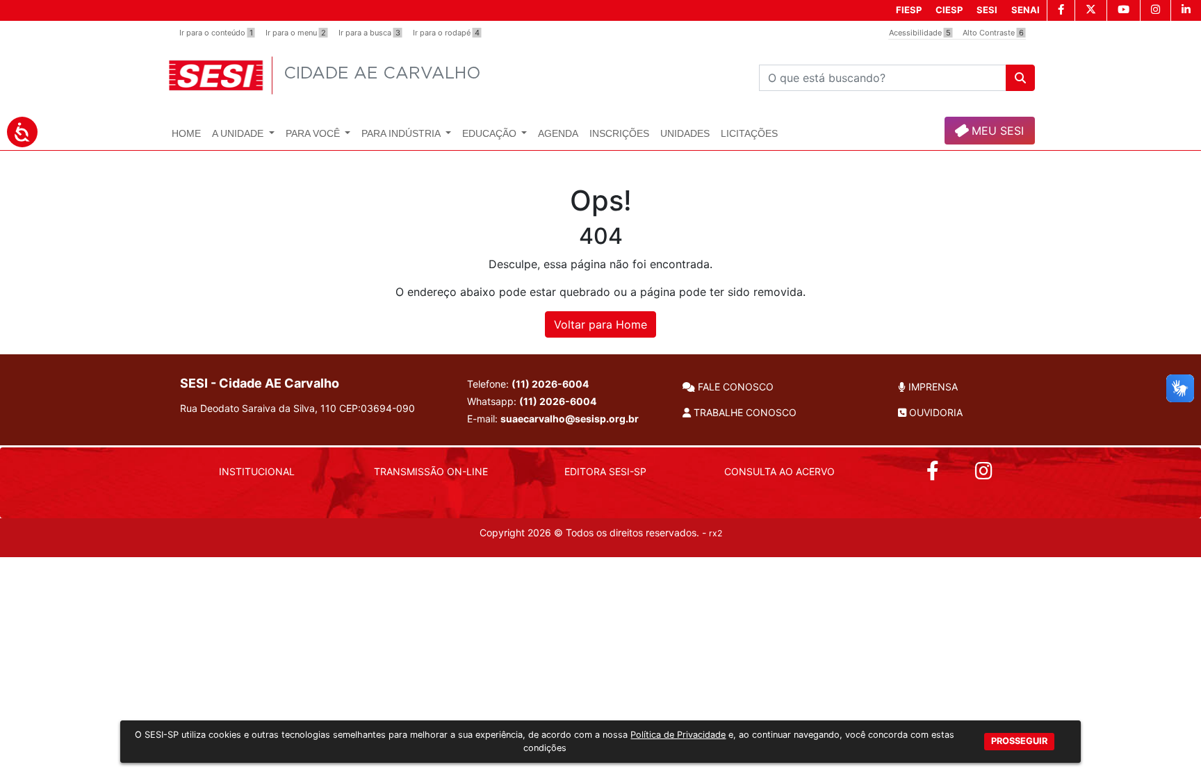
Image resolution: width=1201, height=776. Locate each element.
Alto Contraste (993, 33)
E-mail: (553, 418)
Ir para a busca (369, 33)
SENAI (1025, 9)
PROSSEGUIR (1019, 740)
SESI (987, 9)
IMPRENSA (932, 387)
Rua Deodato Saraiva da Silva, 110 (297, 408)
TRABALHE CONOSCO (743, 412)
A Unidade (239, 133)
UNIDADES (685, 133)
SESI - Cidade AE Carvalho (259, 383)
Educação (490, 133)
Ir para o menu (295, 33)
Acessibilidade (920, 33)
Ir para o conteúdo (216, 33)
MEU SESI (996, 131)
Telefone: (528, 384)
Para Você (314, 133)
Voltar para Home (600, 324)
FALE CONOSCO (734, 387)
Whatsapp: (531, 401)
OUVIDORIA (934, 412)
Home (186, 133)
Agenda (558, 133)
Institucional (257, 471)
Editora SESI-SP (605, 471)
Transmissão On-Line (431, 471)
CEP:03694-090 (377, 408)
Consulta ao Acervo (779, 471)
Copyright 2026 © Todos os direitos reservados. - (601, 532)
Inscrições (619, 133)
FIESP (909, 9)
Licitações (749, 133)
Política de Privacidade (678, 734)
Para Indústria (402, 133)
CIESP (949, 9)
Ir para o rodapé (446, 33)
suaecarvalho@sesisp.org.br (569, 418)
